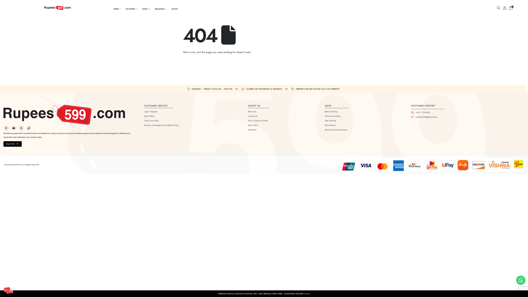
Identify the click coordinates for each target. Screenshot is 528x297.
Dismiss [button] (307, 293)
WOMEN (130, 8)
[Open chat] (8, 290)
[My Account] (505, 8)
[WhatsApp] (520, 280)
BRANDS (159, 8)
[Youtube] (13, 128)
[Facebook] (6, 128)
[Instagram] (21, 128)
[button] (499, 8)
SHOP (175, 8)
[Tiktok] (28, 128)
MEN (116, 8)
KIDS (145, 8)
